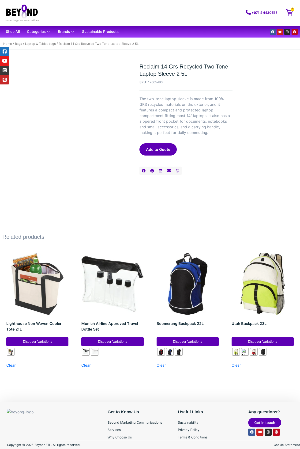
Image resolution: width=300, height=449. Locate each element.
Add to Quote (158, 149)
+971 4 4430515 (264, 13)
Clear (11, 365)
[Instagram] (287, 32)
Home (7, 44)
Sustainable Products (100, 31)
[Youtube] (280, 32)
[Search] (221, 13)
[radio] (10, 351)
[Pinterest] (295, 32)
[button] (143, 171)
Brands (64, 31)
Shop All (13, 31)
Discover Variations (37, 341)
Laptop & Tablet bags (40, 44)
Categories (36, 31)
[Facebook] (273, 32)
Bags (18, 44)
